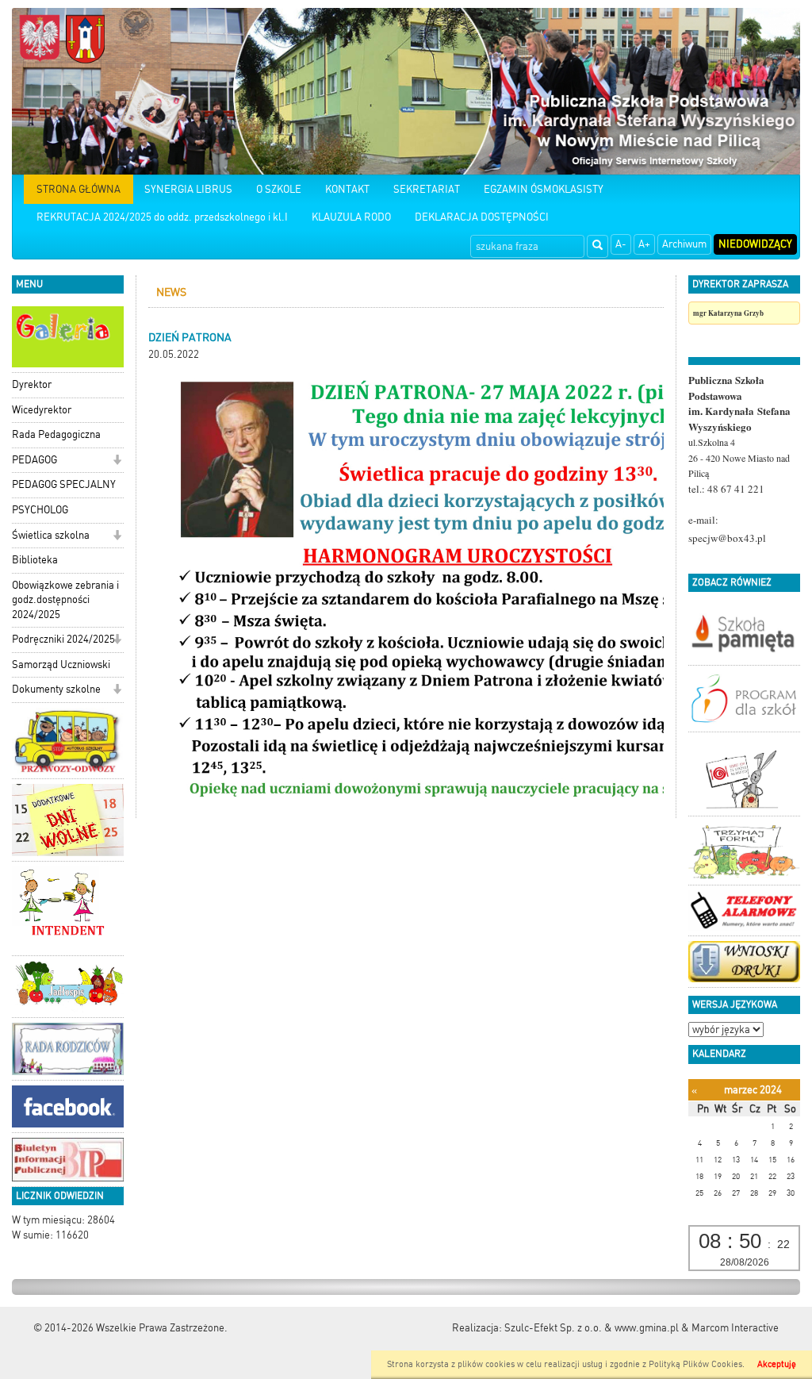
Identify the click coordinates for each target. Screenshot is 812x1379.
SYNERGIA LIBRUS (188, 189)
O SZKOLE (278, 189)
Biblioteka (35, 560)
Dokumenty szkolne (56, 689)
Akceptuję (776, 1364)
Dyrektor (32, 384)
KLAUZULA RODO (351, 217)
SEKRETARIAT (426, 189)
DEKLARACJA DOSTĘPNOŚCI (482, 217)
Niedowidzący (755, 244)
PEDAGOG (34, 460)
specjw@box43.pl (727, 538)
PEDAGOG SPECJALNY (64, 484)
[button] (117, 461)
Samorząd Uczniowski (61, 664)
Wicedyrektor (41, 410)
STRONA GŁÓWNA (78, 189)
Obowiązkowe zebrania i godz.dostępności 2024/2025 (65, 599)
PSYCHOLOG (40, 510)
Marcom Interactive (735, 1328)
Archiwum (684, 244)
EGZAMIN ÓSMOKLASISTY (543, 189)
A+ (644, 244)
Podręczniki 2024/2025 (63, 639)
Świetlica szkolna (51, 535)
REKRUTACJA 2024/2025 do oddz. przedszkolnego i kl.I (162, 217)
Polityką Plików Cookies (695, 1364)
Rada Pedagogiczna (56, 434)
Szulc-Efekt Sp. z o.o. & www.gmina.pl (591, 1328)
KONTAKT (347, 189)
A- (620, 244)
